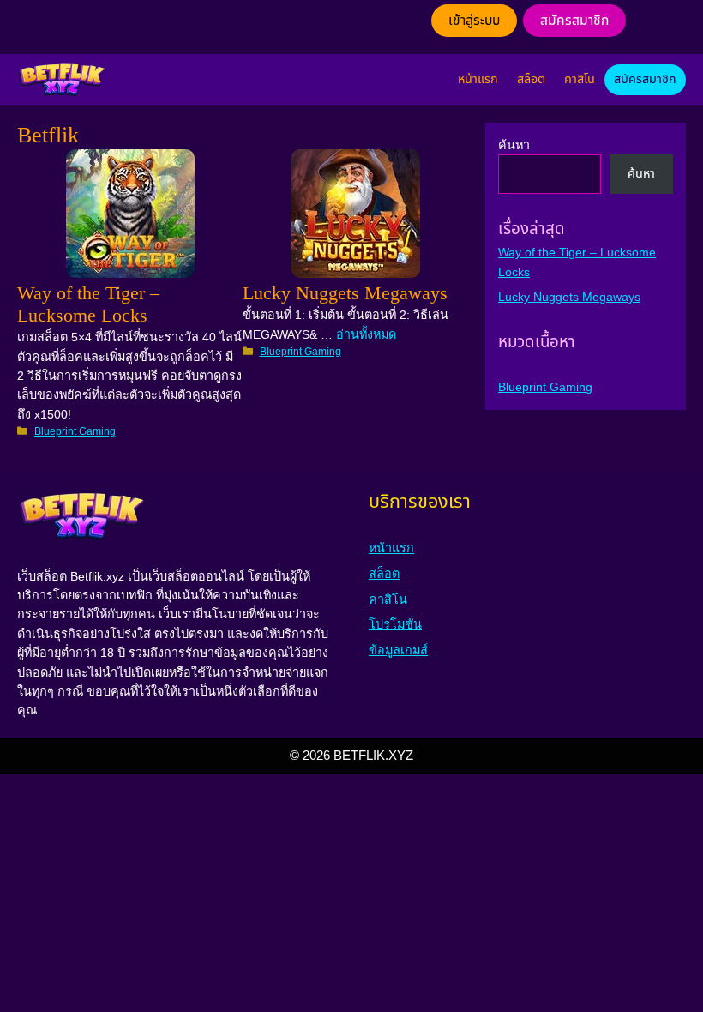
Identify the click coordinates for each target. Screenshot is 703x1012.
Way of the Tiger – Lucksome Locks (88, 305)
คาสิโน (579, 79)
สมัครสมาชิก (574, 20)
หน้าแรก (478, 79)
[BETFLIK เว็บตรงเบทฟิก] (61, 79)
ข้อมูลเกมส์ (398, 650)
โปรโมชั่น (395, 624)
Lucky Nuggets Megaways (345, 294)
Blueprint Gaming (75, 431)
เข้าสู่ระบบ (474, 20)
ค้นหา (514, 145)
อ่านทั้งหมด (366, 334)
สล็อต (531, 79)
